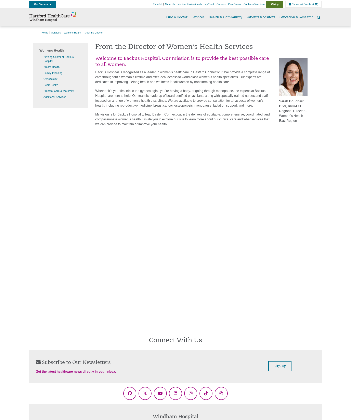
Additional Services (54, 96)
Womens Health (72, 32)
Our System (42, 4)
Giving (274, 4)
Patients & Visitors (260, 17)
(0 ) (315, 4)
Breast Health (51, 66)
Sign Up (280, 366)
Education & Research (296, 17)
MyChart (209, 4)
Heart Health (50, 84)
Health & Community (225, 17)
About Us (170, 4)
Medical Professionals (190, 4)
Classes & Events (301, 4)
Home (44, 32)
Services (198, 17)
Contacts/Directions (254, 4)
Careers (221, 4)
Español (157, 4)
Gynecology (50, 78)
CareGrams (234, 4)
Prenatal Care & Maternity (58, 90)
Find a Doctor (176, 17)
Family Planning (52, 72)
